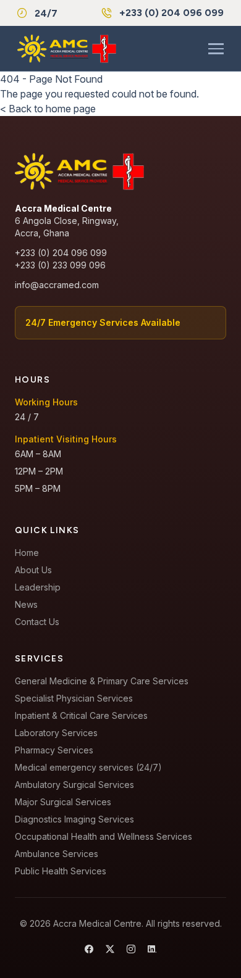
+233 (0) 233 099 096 (60, 265)
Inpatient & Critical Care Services (81, 715)
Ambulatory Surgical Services (74, 784)
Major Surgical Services (63, 802)
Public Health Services (60, 871)
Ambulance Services (56, 853)
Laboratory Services (56, 732)
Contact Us (37, 621)
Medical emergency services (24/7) (88, 767)
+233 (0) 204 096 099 (171, 13)
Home (27, 552)
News (26, 604)
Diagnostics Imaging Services (74, 819)
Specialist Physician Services (74, 698)
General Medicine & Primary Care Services (101, 681)
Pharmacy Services (54, 750)
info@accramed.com (57, 285)
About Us (33, 570)
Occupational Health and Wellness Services (103, 836)
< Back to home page (48, 108)
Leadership (38, 587)
